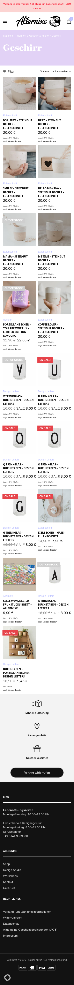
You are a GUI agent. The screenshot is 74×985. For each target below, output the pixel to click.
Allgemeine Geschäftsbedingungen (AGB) (30, 929)
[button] (37, 773)
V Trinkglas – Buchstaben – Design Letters (18, 399)
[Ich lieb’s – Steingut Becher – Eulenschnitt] (19, 93)
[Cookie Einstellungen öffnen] (7, 979)
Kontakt (8, 882)
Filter (10, 71)
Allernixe (8, 596)
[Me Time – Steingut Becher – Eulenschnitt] (54, 229)
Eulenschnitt (10, 115)
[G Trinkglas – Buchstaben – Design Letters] (19, 505)
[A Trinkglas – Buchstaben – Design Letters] (54, 574)
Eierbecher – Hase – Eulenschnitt (52, 534)
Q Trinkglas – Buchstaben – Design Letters (18, 468)
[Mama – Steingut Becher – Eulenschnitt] (19, 229)
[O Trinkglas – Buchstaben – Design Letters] (54, 437)
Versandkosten (15, 141)
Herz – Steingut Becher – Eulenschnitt (49, 124)
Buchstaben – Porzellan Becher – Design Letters (17, 672)
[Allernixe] (38, 21)
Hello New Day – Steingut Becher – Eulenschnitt (51, 192)
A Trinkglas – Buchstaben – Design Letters (53, 604)
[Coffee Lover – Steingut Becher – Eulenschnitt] (54, 297)
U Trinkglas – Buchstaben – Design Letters (53, 399)
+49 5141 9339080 (15, 836)
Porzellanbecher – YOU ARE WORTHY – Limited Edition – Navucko (17, 330)
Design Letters (11, 391)
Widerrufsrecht (12, 917)
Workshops (10, 876)
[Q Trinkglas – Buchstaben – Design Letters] (19, 437)
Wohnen (21, 35)
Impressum (10, 935)
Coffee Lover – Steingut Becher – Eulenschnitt (51, 328)
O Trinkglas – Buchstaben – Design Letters (53, 468)
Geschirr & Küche (39, 35)
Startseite (8, 35)
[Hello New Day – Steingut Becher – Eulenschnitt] (54, 161)
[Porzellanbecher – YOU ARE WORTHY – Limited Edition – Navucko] (19, 297)
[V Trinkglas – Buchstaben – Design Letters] (19, 369)
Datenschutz (11, 923)
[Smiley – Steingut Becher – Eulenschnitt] (19, 161)
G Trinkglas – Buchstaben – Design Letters (18, 536)
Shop (6, 864)
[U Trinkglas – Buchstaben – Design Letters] (54, 369)
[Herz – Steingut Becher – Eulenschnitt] (54, 93)
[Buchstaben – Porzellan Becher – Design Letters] (19, 642)
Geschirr (8, 319)
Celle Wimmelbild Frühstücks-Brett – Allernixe (17, 604)
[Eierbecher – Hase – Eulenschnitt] (54, 505)
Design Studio (12, 870)
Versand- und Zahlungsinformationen (27, 911)
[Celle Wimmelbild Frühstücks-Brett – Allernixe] (19, 574)
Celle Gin (9, 888)
